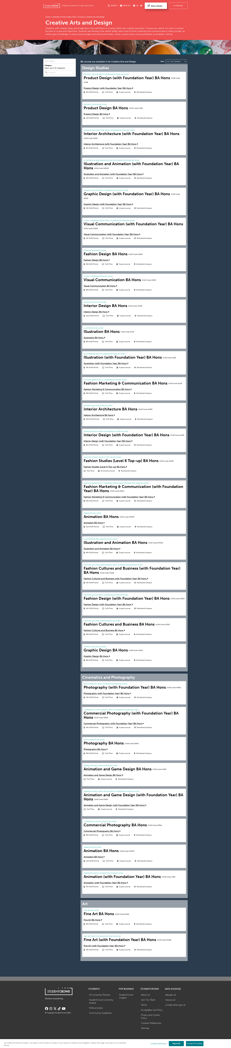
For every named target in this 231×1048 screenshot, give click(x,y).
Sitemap (145, 1028)
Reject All (176, 1043)
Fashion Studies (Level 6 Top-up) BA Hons (105, 467)
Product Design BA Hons (96, 114)
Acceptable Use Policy (152, 1010)
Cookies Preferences (151, 1023)
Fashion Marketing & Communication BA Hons (107, 389)
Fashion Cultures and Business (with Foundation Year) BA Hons (115, 578)
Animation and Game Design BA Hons (103, 775)
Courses (81, 17)
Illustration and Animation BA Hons (101, 548)
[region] (115, 1043)
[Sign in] (141, 6)
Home (48, 17)
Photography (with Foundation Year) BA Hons (107, 693)
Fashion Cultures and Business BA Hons (104, 630)
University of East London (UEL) (64, 17)
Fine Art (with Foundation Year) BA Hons (104, 946)
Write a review (96, 1008)
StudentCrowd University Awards (101, 1001)
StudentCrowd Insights (126, 996)
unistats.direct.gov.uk (175, 1005)
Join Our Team (148, 1000)
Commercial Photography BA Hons (101, 831)
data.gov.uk (170, 995)
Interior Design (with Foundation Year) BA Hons (107, 441)
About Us (145, 995)
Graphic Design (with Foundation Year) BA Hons (108, 204)
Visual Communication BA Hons (100, 286)
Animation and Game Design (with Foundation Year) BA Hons (114, 805)
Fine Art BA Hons (92, 920)
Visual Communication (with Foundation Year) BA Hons (111, 234)
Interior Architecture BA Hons (99, 415)
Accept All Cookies (194, 1043)
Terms (144, 1005)
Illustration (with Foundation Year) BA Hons (105, 363)
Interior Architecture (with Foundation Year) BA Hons (110, 144)
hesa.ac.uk (170, 1000)
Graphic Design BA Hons (96, 656)
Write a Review (156, 6)
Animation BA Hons (93, 523)
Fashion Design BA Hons (96, 260)
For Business (178, 6)
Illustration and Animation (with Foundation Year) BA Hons (113, 174)
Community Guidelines (100, 1013)
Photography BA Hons (95, 749)
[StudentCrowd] (51, 5)
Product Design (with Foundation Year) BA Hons (108, 88)
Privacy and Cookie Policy (150, 1016)
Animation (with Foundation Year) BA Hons (105, 883)
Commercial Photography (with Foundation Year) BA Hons (113, 723)
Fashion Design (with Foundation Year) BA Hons (108, 604)
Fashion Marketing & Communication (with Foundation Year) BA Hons (119, 497)
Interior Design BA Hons (96, 312)
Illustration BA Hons (94, 337)
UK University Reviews (99, 995)
